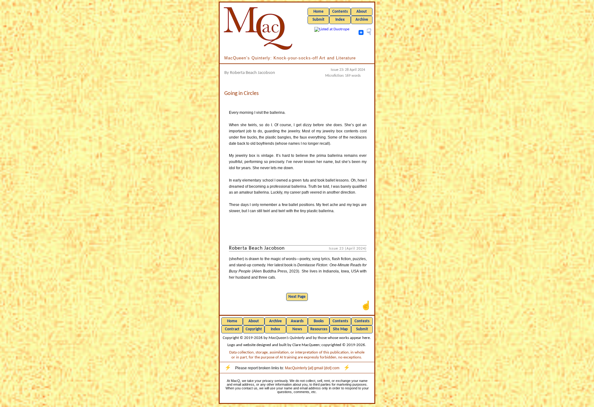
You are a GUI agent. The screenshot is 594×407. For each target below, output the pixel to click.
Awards (297, 321)
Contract (232, 329)
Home (318, 12)
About (361, 12)
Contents (340, 12)
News (297, 329)
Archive (361, 20)
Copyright (254, 329)
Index (340, 20)
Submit (318, 20)
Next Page (297, 297)
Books (319, 321)
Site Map (340, 329)
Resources (318, 329)
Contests (362, 321)
